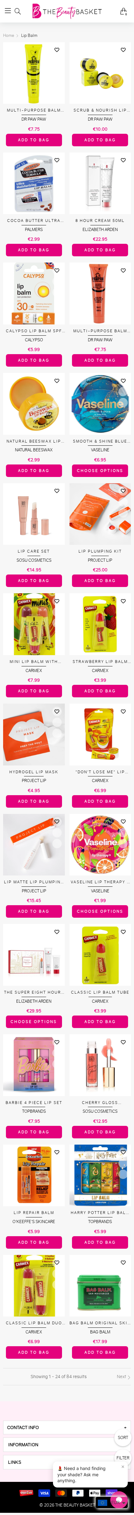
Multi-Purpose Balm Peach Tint (100, 331)
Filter (123, 1458)
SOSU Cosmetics (34, 560)
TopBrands (34, 1111)
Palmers (34, 229)
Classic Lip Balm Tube (100, 992)
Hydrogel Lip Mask (33, 772)
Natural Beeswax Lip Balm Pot (34, 441)
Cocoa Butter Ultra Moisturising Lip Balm (34, 220)
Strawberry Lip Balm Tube (100, 662)
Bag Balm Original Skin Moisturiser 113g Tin (100, 1323)
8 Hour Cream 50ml (100, 220)
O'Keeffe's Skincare (33, 1221)
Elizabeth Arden (100, 229)
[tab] (67, 1427)
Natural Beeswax (34, 450)
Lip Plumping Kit (100, 551)
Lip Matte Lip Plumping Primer (34, 882)
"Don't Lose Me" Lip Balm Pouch (100, 772)
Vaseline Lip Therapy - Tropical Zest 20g (100, 882)
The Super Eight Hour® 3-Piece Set (34, 992)
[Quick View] (57, 61)
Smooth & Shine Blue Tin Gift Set (100, 441)
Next (122, 1376)
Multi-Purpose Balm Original (34, 110)
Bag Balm (100, 1332)
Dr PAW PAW (34, 119)
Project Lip (100, 560)
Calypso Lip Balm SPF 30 (34, 331)
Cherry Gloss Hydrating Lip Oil (100, 1103)
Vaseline (100, 450)
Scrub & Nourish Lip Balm (100, 110)
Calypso (34, 340)
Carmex (34, 670)
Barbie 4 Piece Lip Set (34, 1102)
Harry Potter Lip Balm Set (100, 1213)
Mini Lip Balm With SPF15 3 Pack (34, 662)
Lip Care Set (34, 551)
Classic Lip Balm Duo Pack (34, 1323)
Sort (123, 1437)
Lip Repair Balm (34, 1212)
